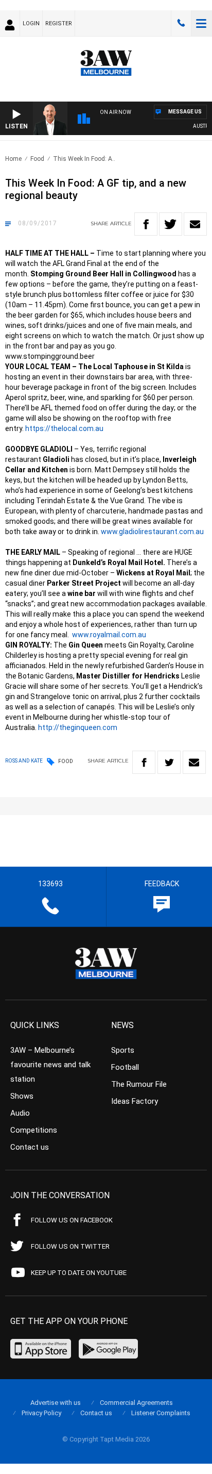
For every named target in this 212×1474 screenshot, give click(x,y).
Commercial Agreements (136, 1402)
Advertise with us (55, 1402)
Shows (21, 1096)
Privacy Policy (41, 1413)
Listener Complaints (160, 1413)
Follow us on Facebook (72, 1220)
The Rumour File (139, 1084)
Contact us (29, 1147)
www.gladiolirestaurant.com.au (152, 531)
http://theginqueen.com (77, 727)
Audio (20, 1113)
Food (37, 158)
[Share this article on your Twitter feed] (170, 224)
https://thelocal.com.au (64, 428)
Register (58, 23)
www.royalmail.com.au (109, 635)
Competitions (33, 1130)
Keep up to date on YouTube (79, 1273)
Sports (122, 1050)
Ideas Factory (134, 1101)
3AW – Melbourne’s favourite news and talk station (50, 1065)
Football (125, 1067)
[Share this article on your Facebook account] (145, 224)
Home (13, 158)
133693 (181, 23)
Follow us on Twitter (70, 1246)
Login (31, 23)
